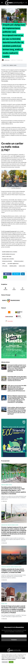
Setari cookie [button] (4, 662)
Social (18, 20)
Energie (12, 566)
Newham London (13, 65)
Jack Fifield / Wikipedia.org (16, 188)
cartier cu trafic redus (6, 256)
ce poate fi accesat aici (10, 231)
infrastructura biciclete (7, 261)
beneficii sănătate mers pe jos (8, 254)
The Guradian (4, 81)
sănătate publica (13, 265)
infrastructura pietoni (18, 261)
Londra (3, 263)
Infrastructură (4, 524)
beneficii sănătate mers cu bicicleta (9, 251)
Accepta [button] (11, 662)
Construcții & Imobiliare (5, 566)
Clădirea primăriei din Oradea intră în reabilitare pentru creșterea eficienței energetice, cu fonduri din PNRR (12, 570)
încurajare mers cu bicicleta (8, 258)
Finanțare (16, 566)
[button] (2, 2)
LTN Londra (4, 265)
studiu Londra (22, 265)
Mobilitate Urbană (6, 20)
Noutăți (13, 20)
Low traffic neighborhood (13, 263)
